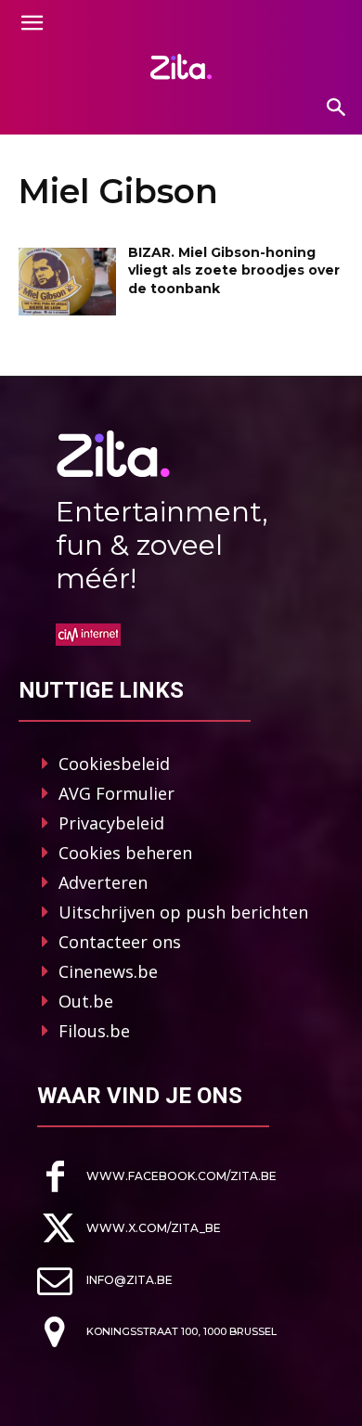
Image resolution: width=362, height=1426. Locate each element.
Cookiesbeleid (114, 763)
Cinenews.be (108, 971)
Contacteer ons (119, 942)
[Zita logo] (181, 67)
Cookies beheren (125, 852)
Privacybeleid (111, 823)
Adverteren (103, 882)
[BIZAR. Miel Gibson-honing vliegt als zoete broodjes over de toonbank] (67, 282)
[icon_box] (157, 1177)
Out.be (85, 1001)
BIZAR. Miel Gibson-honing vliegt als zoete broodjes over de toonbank (234, 270)
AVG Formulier (116, 793)
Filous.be (94, 1031)
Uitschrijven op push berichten (183, 912)
